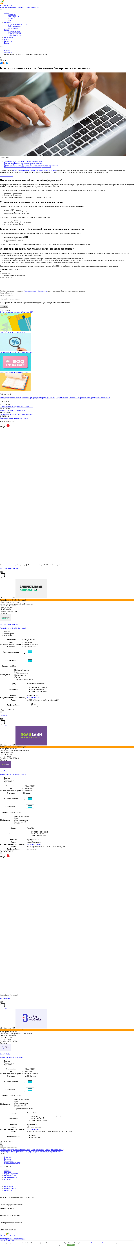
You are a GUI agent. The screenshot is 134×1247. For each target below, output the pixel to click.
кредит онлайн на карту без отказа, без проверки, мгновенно (35, 170)
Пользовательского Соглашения (35, 291)
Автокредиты (13, 28)
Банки (6, 39)
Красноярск (40, 1150)
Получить (3, 613)
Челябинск (57, 1152)
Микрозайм (73, 398)
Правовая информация (12, 1163)
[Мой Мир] (7, 63)
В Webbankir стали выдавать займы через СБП (16, 407)
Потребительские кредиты (17, 24)
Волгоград (9, 1150)
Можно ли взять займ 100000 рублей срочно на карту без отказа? (27, 167)
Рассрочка (7, 1179)
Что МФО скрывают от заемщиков (12, 410)
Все (9, 20)
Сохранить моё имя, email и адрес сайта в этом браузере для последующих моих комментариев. (37, 303)
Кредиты (7, 22)
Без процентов (13, 16)
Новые (10, 18)
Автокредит (4, 398)
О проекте (8, 1157)
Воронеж (16, 1150)
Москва (47, 1150)
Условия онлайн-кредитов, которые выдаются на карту (23, 163)
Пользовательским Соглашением (100, 1243)
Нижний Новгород (57, 1150)
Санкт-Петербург (43, 1152)
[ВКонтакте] (1, 63)
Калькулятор (8, 37)
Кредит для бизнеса (48, 398)
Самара (34, 1152)
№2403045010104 (33, 698)
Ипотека (25, 398)
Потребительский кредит (86, 398)
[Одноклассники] (4, 63)
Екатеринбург (25, 1150)
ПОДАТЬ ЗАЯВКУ (7, 710)
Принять (70, 1244)
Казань (33, 1150)
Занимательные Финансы (9, 568)
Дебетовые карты (14, 35)
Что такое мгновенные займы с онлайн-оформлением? (23, 161)
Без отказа (12, 15)
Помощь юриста (10, 1188)
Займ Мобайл (5, 998)
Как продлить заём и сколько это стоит (14, 418)
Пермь (16, 1152)
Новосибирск (5, 1152)
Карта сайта (8, 1161)
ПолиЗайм (3, 715)
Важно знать (8, 41)
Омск (12, 1152)
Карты (6, 30)
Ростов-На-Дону (25, 1152)
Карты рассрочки (14, 33)
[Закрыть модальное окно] (1, 712)
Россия (2, 1150)
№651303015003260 (34, 844)
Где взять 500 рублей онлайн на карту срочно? (16, 414)
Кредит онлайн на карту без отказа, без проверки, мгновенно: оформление (31, 165)
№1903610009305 (33, 1129)
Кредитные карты (14, 32)
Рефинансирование (15, 26)
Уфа (51, 1152)
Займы (6, 13)
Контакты (7, 1159)
